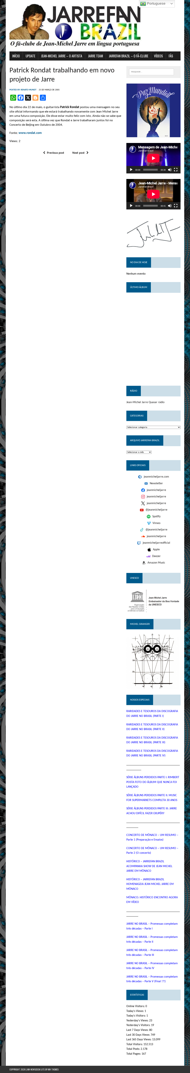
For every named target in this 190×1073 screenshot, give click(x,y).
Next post (78, 153)
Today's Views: (135, 1011)
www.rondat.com (30, 133)
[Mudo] (170, 170)
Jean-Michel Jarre (137, 402)
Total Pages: (134, 1053)
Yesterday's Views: (137, 1020)
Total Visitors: (134, 1044)
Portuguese (156, 3)
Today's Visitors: (136, 1015)
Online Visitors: (135, 1006)
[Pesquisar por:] (151, 71)
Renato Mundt (28, 90)
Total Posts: (133, 1049)
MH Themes (53, 1069)
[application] (153, 158)
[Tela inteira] (176, 170)
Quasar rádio (156, 402)
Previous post (55, 153)
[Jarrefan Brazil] (95, 26)
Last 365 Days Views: (139, 1039)
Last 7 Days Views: (137, 1030)
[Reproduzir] (131, 170)
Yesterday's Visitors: (138, 1025)
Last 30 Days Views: (138, 1034)
